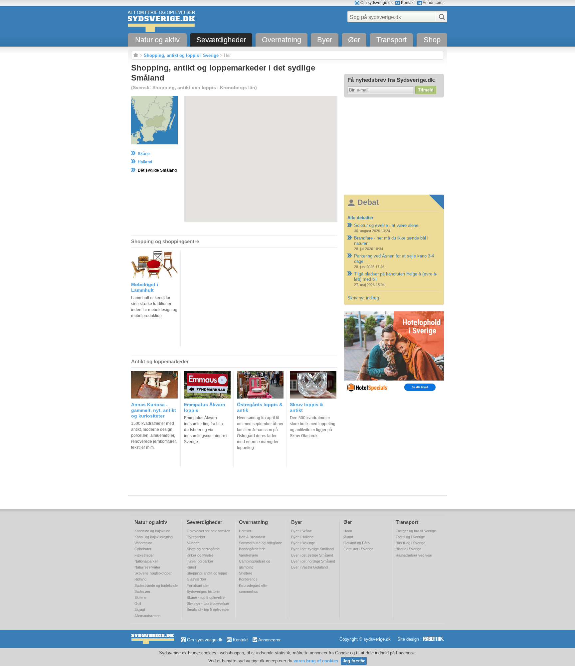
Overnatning (281, 40)
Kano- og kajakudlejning (153, 537)
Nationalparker (146, 561)
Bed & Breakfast (252, 537)
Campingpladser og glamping (254, 564)
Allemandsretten (147, 616)
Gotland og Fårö (356, 543)
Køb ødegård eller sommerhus (253, 588)
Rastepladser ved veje (414, 555)
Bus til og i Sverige (410, 543)
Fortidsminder (198, 585)
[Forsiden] (135, 55)
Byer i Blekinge (303, 543)
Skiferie (140, 597)
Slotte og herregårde (203, 549)
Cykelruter (142, 549)
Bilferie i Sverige (408, 549)
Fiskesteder (144, 555)
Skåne (144, 153)
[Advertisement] (394, 145)
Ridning (140, 579)
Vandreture (143, 543)
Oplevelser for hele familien (208, 531)
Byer (324, 40)
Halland (145, 162)
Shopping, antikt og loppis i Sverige (181, 55)
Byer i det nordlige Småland (313, 561)
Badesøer (142, 591)
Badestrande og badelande (156, 585)
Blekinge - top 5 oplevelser (208, 603)
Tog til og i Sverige (410, 537)
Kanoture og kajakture (152, 531)
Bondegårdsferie (252, 549)
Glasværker (196, 579)
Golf (137, 603)
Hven (347, 531)
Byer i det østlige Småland (312, 555)
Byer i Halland (302, 537)
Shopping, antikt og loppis (207, 573)
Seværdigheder (221, 40)
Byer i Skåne (301, 531)
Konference (248, 579)
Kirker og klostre (200, 555)
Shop (432, 40)
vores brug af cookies (315, 660)
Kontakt (407, 2)
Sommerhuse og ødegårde (260, 543)
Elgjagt (139, 609)
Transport (391, 40)
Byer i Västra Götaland (309, 567)
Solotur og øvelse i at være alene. (387, 225)
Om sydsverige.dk (376, 2)
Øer (354, 40)
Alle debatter (360, 217)
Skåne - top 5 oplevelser (206, 597)
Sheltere (245, 573)
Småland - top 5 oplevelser (208, 609)
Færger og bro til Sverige (416, 531)
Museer (193, 543)
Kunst (191, 567)
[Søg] (439, 16)
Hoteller (245, 531)
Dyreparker (196, 537)
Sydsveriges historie (203, 591)
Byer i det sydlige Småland (312, 549)
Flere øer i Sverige (358, 549)
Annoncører (433, 2)
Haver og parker (200, 561)
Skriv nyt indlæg (363, 297)
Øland (348, 537)
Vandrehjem (248, 555)
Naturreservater (147, 567)
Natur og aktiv (157, 40)
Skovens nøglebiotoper (153, 573)
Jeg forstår (354, 660)
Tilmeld (426, 89)
